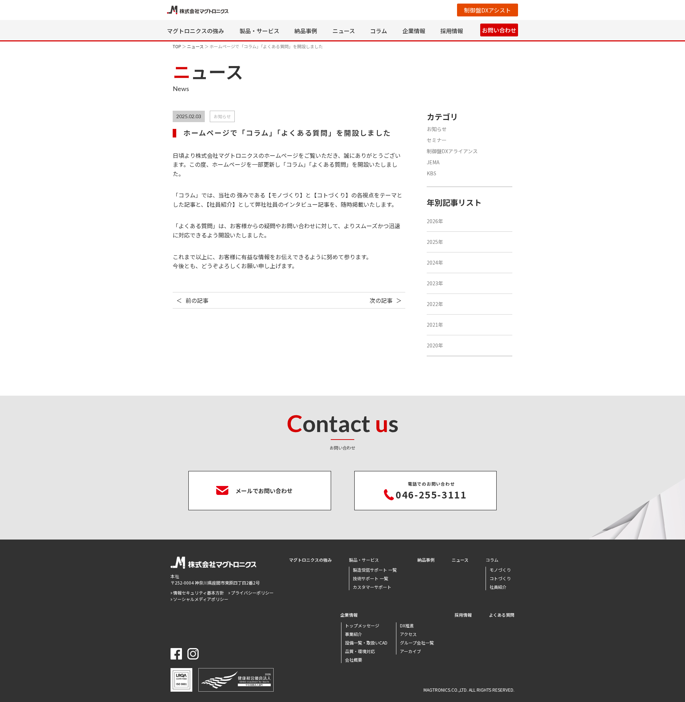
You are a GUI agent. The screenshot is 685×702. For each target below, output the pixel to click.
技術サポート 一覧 (370, 578)
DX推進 (407, 625)
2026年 (435, 221)
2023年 (435, 283)
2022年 (435, 303)
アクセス (408, 634)
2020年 (435, 345)
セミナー (437, 140)
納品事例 (305, 30)
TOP (177, 46)
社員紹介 (498, 587)
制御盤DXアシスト (487, 10)
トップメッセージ (362, 625)
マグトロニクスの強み (195, 30)
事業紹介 (353, 634)
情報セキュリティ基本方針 (198, 593)
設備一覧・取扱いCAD (366, 643)
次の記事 (381, 300)
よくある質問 (501, 615)
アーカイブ (410, 651)
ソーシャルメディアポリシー (200, 599)
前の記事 (197, 300)
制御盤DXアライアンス (452, 151)
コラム (378, 30)
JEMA (433, 162)
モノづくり (500, 570)
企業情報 (413, 30)
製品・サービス (259, 30)
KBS (431, 173)
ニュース (344, 30)
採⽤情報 (451, 30)
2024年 (435, 262)
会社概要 (353, 660)
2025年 (435, 241)
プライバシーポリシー (252, 593)
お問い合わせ (499, 30)
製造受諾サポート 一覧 (375, 570)
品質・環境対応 (360, 651)
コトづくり (500, 578)
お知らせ (437, 128)
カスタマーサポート (372, 587)
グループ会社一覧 (417, 643)
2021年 (435, 324)
